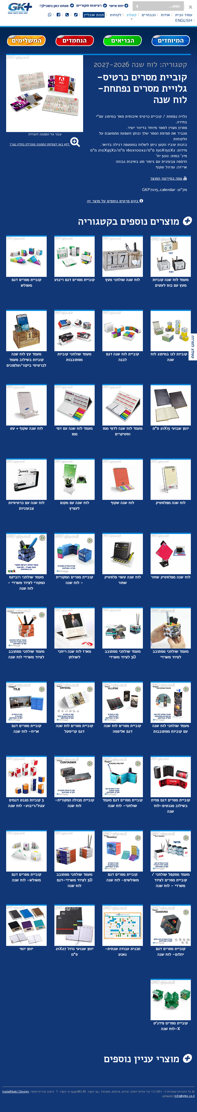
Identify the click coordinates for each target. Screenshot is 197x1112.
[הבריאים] (122, 40)
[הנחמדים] (74, 40)
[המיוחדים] (171, 40)
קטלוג (131, 15)
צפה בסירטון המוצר (166, 178)
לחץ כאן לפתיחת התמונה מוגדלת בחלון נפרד (39, 144)
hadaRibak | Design (15, 1091)
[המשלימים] (26, 40)
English (183, 20)
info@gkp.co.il (184, 1096)
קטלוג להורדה (193, 347)
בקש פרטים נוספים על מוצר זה (113, 201)
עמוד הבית (183, 15)
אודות (165, 15)
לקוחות (115, 15)
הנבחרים (149, 15)
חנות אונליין (94, 15)
